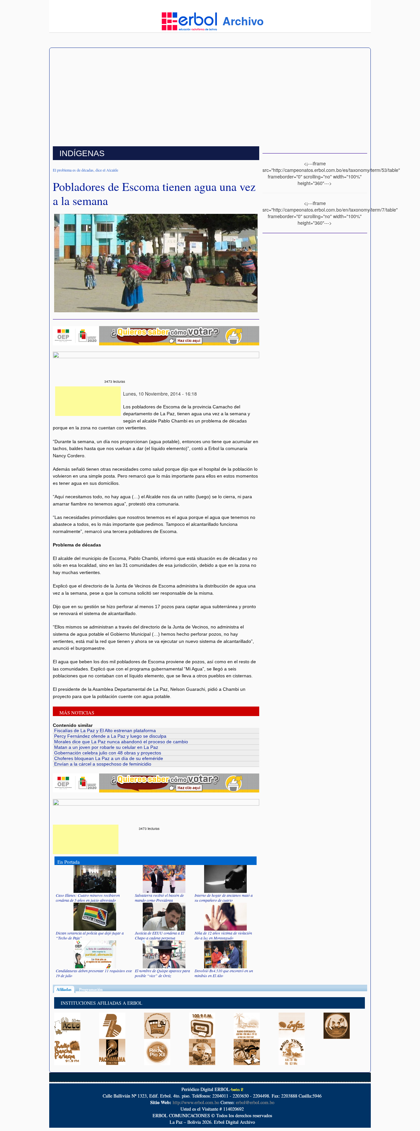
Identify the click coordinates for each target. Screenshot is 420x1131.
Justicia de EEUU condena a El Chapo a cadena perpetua (159, 935)
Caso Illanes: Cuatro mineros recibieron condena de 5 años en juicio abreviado (88, 898)
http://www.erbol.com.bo (196, 1102)
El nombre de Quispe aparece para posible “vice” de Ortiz (162, 973)
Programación (91, 989)
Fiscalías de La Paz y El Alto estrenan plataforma (105, 730)
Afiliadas (65, 989)
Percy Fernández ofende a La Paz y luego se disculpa (110, 736)
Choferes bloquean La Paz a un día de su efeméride (108, 758)
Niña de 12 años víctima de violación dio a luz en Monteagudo (223, 935)
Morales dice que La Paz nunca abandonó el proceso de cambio (121, 741)
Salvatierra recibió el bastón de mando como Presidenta (159, 898)
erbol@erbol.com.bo (255, 1102)
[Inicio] (189, 20)
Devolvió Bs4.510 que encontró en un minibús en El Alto (224, 973)
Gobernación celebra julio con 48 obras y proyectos (107, 752)
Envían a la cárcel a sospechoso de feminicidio (102, 764)
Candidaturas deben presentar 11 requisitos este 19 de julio (94, 973)
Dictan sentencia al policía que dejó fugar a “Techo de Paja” (90, 935)
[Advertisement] (210, 97)
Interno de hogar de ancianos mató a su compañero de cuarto (224, 898)
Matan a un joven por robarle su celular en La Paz (106, 747)
